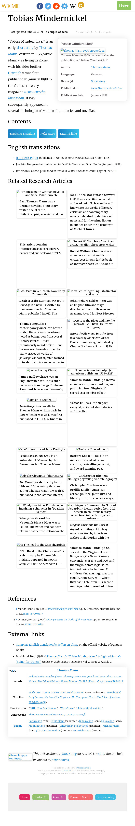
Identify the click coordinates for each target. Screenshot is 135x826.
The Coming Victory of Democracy (47, 714)
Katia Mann (35, 721)
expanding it (60, 760)
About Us (59, 797)
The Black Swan (37, 701)
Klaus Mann (86, 721)
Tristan (46, 692)
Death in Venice (75, 692)
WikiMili (10, 5)
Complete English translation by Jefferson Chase (47, 644)
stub (101, 754)
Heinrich (14, 73)
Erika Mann (58, 721)
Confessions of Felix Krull (110, 681)
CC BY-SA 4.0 (67, 770)
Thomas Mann (100, 67)
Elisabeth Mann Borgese (74, 725)
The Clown (67, 708)
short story (24, 48)
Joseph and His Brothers (100, 676)
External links (69, 133)
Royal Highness (54, 676)
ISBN (26, 613)
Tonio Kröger (58, 692)
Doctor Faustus (69, 681)
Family (18, 725)
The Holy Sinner (87, 681)
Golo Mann (107, 721)
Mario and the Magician (57, 697)
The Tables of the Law (108, 697)
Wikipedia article (83, 767)
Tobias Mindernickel (90, 708)
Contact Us (41, 797)
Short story (98, 81)
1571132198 (38, 624)
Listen (124, 5)
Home (24, 797)
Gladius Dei (34, 692)
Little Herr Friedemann (43, 708)
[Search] (81, 5)
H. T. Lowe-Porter (27, 157)
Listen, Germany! (76, 714)
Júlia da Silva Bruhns (48, 730)
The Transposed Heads (83, 697)
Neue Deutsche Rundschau (106, 88)
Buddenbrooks (36, 676)
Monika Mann (37, 725)
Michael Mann (111, 725)
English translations (23, 133)
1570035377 (36, 613)
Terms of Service (80, 797)
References (47, 133)
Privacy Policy (105, 797)
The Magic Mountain (75, 676)
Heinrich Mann (82, 730)
